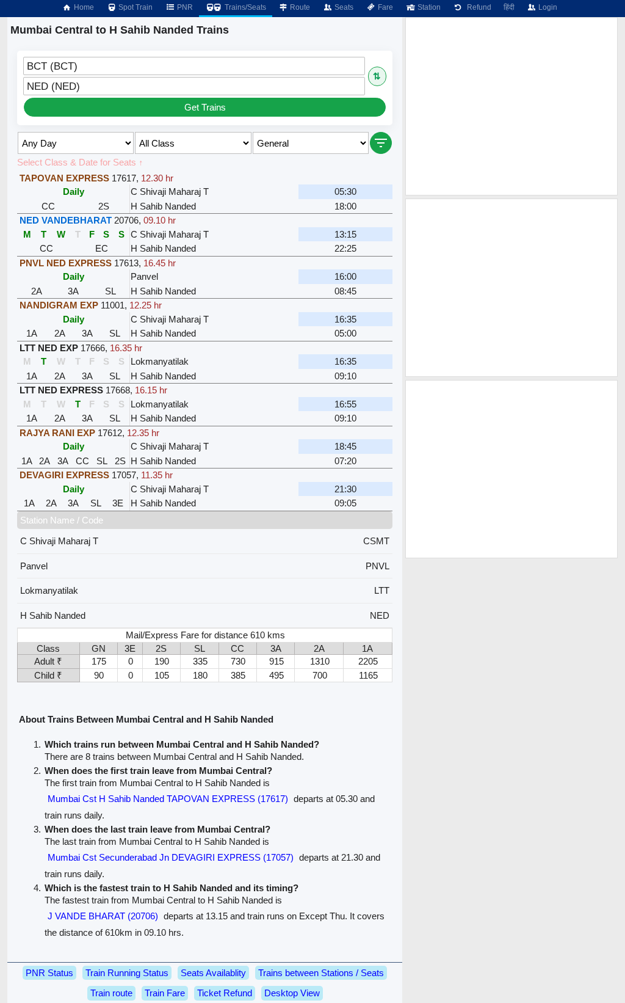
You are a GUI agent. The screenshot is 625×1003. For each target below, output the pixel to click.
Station (428, 7)
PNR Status (49, 973)
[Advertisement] (511, 106)
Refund (477, 7)
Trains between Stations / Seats (321, 973)
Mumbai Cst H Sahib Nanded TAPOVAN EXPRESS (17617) (168, 798)
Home (83, 7)
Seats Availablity (213, 973)
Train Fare (165, 993)
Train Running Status (126, 973)
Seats (343, 7)
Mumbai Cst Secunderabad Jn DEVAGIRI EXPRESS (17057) (171, 857)
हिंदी (509, 7)
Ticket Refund (224, 993)
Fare (384, 7)
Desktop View (292, 993)
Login (546, 7)
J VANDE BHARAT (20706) (103, 916)
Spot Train (135, 7)
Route (299, 7)
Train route (111, 993)
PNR (184, 7)
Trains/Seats (244, 7)
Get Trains (205, 107)
